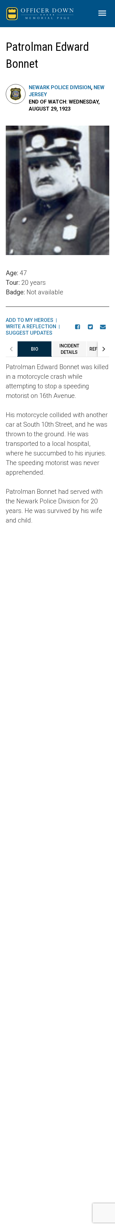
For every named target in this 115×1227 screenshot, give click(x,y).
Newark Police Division (60, 87)
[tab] (34, 349)
